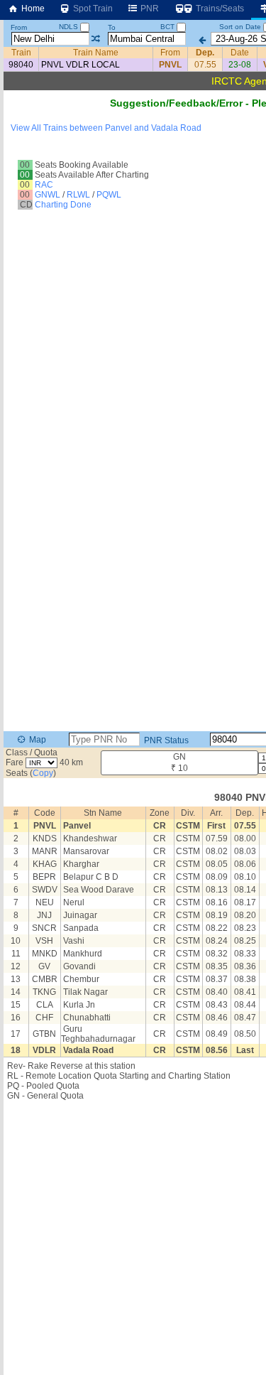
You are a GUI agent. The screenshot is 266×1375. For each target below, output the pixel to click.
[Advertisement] (133, 154)
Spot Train (92, 9)
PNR (148, 9)
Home (32, 9)
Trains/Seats (219, 9)
